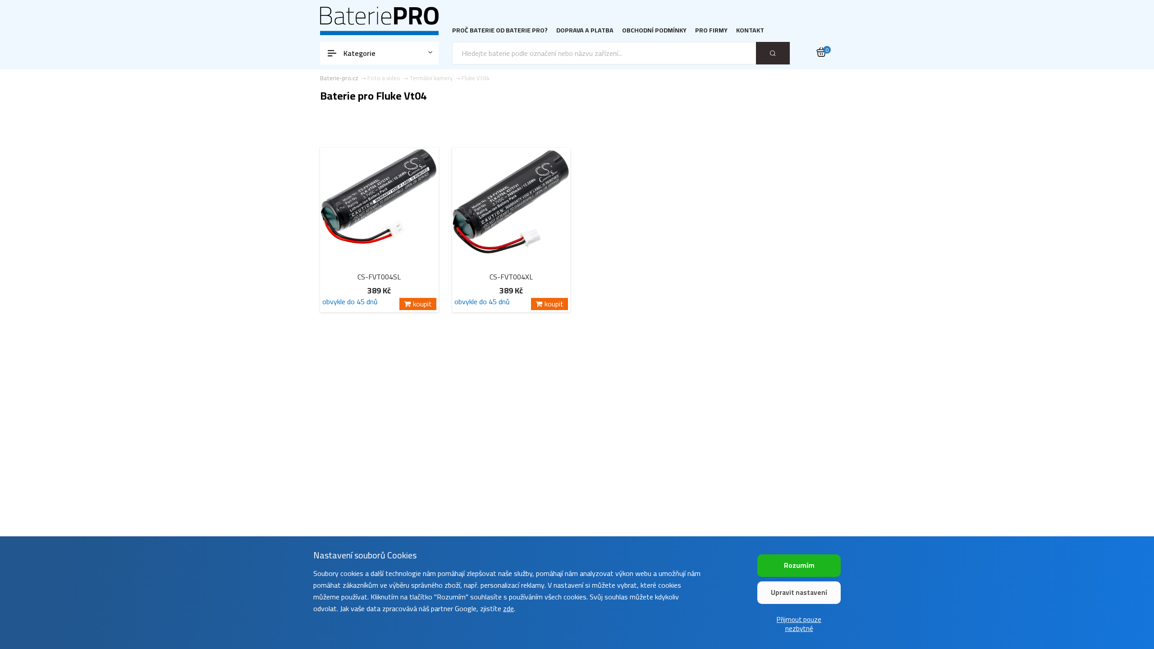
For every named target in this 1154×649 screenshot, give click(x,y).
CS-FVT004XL (511, 276)
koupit (422, 304)
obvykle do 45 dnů (350, 303)
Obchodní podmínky (654, 30)
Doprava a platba (585, 30)
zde (508, 608)
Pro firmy (711, 30)
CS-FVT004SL (379, 276)
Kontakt (750, 30)
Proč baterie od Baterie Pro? (500, 30)
